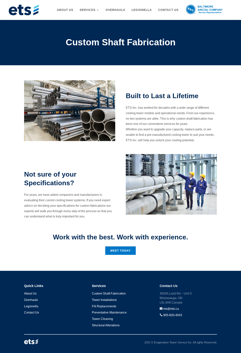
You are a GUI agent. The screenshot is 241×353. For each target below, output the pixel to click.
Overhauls (115, 9)
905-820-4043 (172, 315)
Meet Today (120, 250)
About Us (65, 9)
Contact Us (168, 9)
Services (87, 9)
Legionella (142, 9)
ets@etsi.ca (171, 308)
